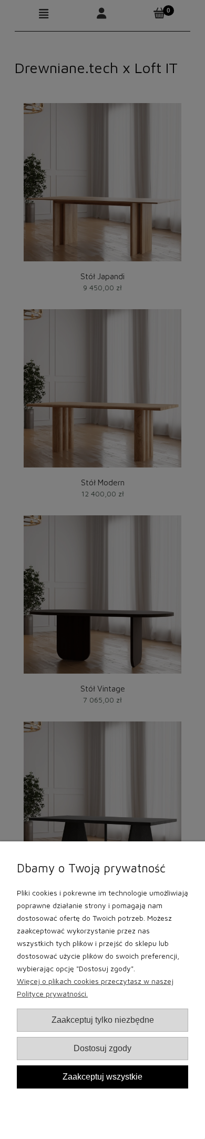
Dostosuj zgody (102, 1048)
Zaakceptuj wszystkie (102, 1076)
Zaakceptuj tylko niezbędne (103, 1019)
